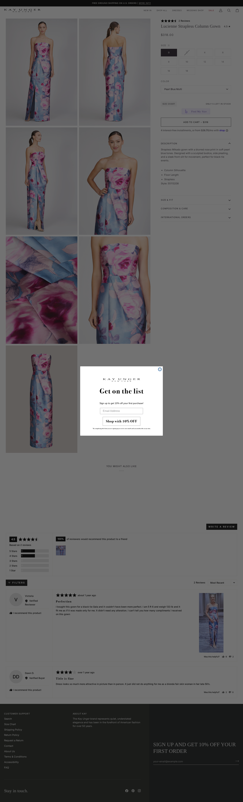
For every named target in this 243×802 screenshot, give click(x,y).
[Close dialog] (160, 369)
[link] (121, 424)
